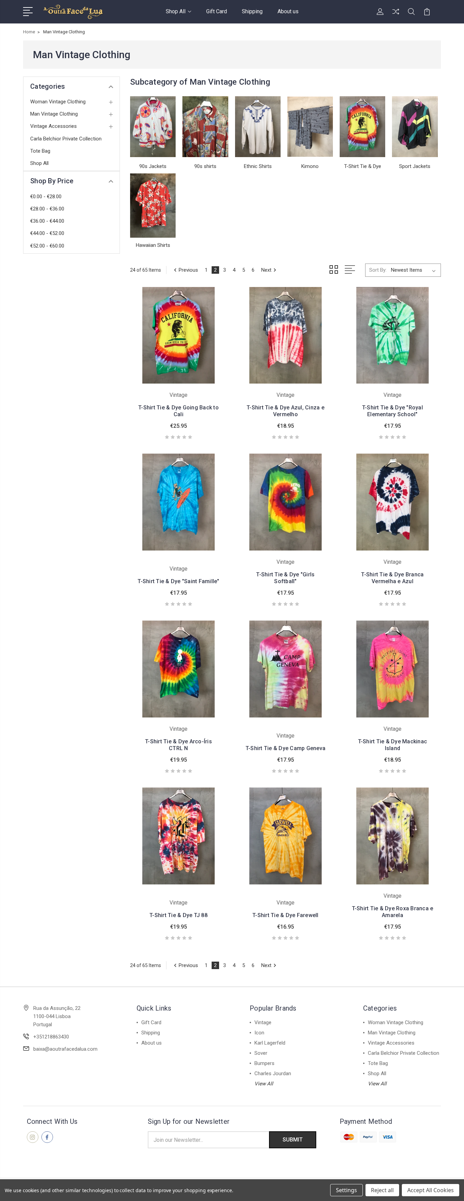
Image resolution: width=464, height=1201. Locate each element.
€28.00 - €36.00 (47, 209)
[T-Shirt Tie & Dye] (362, 126)
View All (263, 1084)
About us (288, 11)
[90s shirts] (205, 126)
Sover (260, 1053)
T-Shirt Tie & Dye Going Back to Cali (178, 411)
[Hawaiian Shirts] (153, 205)
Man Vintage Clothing (54, 114)
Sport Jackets (414, 166)
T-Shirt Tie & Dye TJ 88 (178, 915)
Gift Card (216, 11)
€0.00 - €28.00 (45, 196)
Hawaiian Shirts (153, 245)
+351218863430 (51, 1037)
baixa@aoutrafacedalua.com (65, 1049)
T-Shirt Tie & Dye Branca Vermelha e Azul (392, 578)
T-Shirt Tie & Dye (362, 166)
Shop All (175, 11)
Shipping (252, 11)
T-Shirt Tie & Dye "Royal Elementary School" (392, 411)
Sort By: (378, 270)
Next (266, 270)
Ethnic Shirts (258, 166)
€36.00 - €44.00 (47, 221)
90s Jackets (152, 166)
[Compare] (395, 15)
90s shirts (205, 166)
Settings (346, 1190)
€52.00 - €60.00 (47, 246)
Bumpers (264, 1063)
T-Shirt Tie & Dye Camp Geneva (285, 748)
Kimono (310, 166)
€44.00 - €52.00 (47, 233)
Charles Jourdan (272, 1073)
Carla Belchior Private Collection (66, 139)
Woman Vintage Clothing (58, 102)
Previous (188, 270)
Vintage (262, 1022)
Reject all (382, 1190)
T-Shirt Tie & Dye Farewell (285, 915)
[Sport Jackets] (415, 126)
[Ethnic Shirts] (258, 126)
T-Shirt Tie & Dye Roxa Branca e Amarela (392, 911)
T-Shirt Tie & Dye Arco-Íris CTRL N (178, 744)
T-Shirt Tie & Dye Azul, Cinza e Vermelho (285, 411)
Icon (259, 1033)
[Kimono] (310, 126)
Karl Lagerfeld (269, 1043)
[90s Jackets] (153, 126)
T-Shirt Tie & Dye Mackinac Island (392, 744)
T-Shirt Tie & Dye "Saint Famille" (178, 581)
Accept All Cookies (430, 1190)
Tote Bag (40, 151)
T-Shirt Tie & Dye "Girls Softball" (285, 578)
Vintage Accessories (53, 126)
